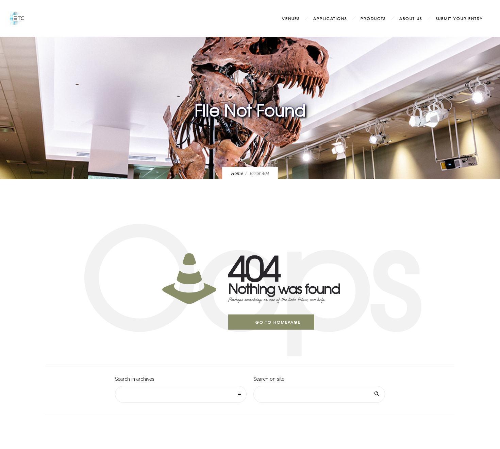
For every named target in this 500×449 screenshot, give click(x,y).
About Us (410, 18)
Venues (291, 18)
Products (373, 18)
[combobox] (181, 394)
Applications (330, 18)
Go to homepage (278, 322)
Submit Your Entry (459, 18)
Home (237, 173)
